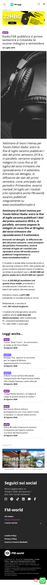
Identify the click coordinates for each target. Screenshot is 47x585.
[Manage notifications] (36, 580)
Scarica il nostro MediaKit (16, 542)
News (5, 32)
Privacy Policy (11, 539)
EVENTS (7, 355)
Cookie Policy (10, 535)
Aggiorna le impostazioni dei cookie (22, 561)
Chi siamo (9, 516)
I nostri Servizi (11, 523)
